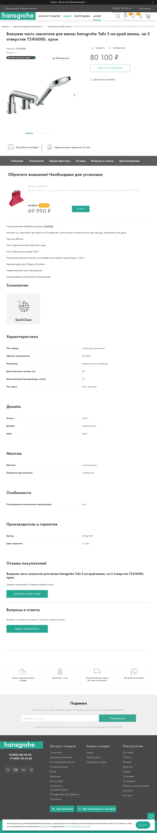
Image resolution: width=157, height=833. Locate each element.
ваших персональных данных (77, 826)
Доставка (128, 752)
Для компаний (64, 808)
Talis (16, 53)
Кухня (53, 771)
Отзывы (81, 161)
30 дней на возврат (27, 147)
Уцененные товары (96, 762)
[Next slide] (74, 95)
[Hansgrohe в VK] (23, 770)
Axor (97, 16)
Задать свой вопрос (27, 629)
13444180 (48, 226)
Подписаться (117, 718)
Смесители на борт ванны (59, 27)
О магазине (129, 781)
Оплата (127, 757)
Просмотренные (129, 161)
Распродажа (82, 16)
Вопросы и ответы (102, 161)
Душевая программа (61, 757)
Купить (81, 209)
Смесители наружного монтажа (27, 27)
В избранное (119, 48)
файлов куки (44, 826)
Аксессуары (56, 781)
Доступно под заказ (110, 68)
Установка (128, 776)
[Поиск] (118, 16)
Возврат (127, 762)
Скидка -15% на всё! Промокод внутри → (65, 2)
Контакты (128, 790)
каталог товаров (49, 16)
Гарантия (127, 766)
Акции (67, 16)
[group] (22, 675)
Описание (17, 161)
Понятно (143, 825)
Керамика (55, 776)
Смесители (56, 752)
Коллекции (55, 799)
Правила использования (136, 785)
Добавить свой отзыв (27, 594)
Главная (5, 27)
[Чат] (151, 816)
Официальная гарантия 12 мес (72, 147)
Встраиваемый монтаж (62, 762)
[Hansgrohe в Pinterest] (8, 770)
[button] (29, 133)
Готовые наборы (59, 766)
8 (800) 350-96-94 (122, 8)
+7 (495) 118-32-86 (20, 758)
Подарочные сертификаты (64, 794)
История (127, 795)
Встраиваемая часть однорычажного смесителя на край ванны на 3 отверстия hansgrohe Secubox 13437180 (83, 190)
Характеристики (59, 161)
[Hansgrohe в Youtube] (16, 770)
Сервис (127, 771)
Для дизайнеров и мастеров (99, 808)
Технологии (36, 161)
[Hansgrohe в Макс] (31, 770)
